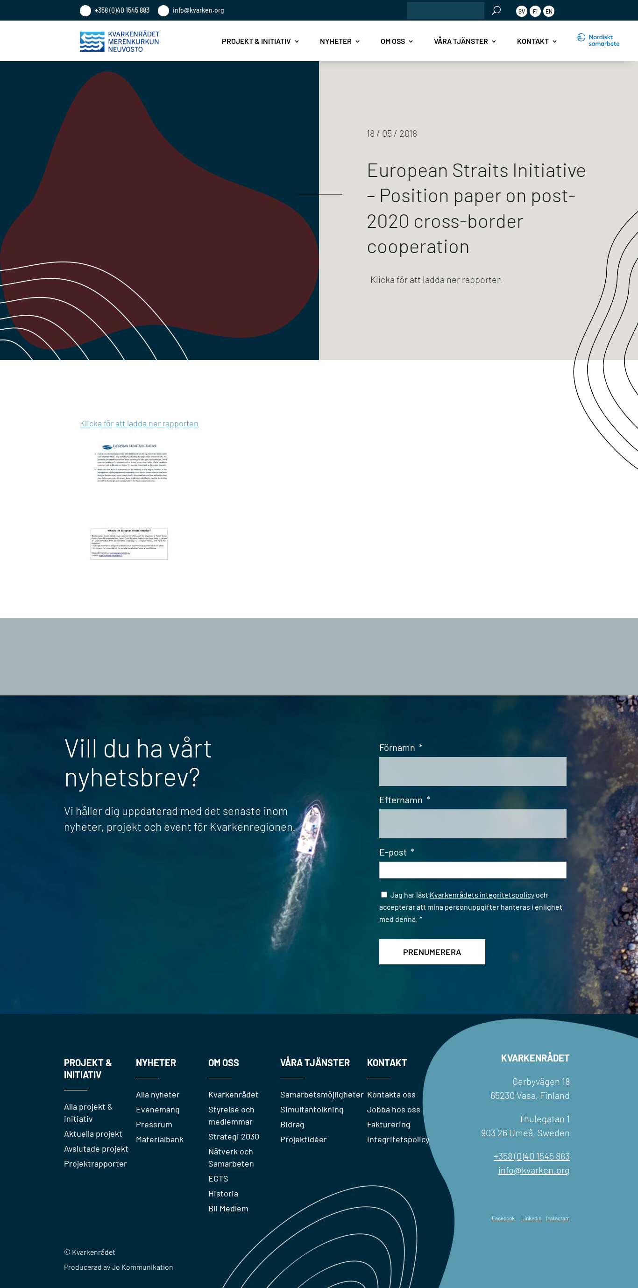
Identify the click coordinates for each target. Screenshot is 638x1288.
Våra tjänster (461, 40)
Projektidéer (303, 1139)
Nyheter (336, 40)
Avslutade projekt (96, 1148)
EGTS (218, 1178)
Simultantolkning (312, 1109)
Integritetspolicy (398, 1139)
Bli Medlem (228, 1208)
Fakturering (389, 1124)
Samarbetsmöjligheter (322, 1094)
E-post (396, 851)
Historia (223, 1193)
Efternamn (404, 799)
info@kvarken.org (197, 10)
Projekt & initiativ (256, 40)
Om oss (393, 40)
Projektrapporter (95, 1163)
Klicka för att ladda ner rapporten (139, 423)
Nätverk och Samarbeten (231, 1157)
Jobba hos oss (393, 1109)
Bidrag (292, 1124)
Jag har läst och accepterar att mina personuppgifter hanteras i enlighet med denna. (470, 906)
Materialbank (160, 1139)
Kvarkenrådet (233, 1094)
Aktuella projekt (93, 1133)
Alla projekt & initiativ (88, 1112)
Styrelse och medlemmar (231, 1115)
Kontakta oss (391, 1094)
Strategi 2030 (233, 1136)
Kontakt (533, 40)
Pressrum (154, 1124)
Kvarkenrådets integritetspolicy (482, 894)
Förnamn (401, 747)
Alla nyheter (158, 1094)
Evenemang (158, 1109)
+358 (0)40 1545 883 (121, 10)
